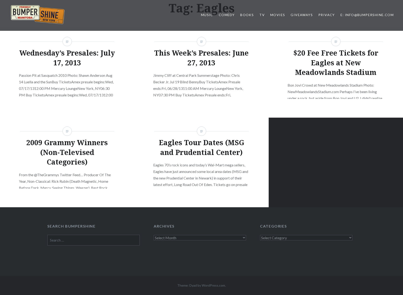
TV (262, 15)
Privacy (326, 15)
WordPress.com (213, 285)
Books (247, 15)
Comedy (227, 15)
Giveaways (302, 15)
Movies (277, 15)
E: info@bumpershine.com (367, 15)
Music (207, 15)
